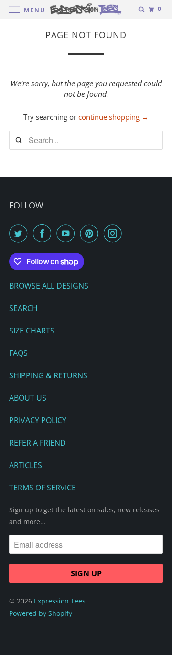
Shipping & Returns (48, 375)
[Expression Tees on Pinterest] (91, 233)
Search (23, 308)
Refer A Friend (37, 442)
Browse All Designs (48, 286)
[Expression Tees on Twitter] (20, 233)
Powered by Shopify (40, 613)
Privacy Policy (37, 420)
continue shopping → (113, 117)
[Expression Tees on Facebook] (44, 233)
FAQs (18, 353)
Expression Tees (60, 600)
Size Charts (31, 330)
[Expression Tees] (86, 9)
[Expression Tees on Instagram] (115, 233)
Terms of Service (42, 487)
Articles (25, 465)
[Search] (141, 9)
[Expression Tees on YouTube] (67, 233)
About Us (27, 398)
